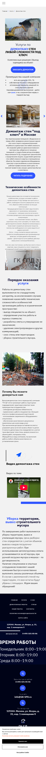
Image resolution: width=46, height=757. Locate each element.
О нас (33, 600)
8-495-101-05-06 (29, 633)
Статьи (34, 604)
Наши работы (17, 609)
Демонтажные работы (18, 604)
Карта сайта (23, 618)
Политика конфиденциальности (23, 613)
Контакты (30, 609)
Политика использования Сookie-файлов (15, 736)
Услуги (11, 11)
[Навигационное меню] (3, 3)
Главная (4, 11)
